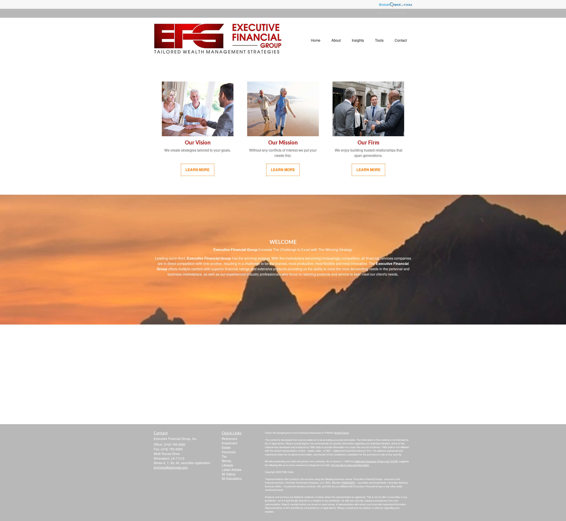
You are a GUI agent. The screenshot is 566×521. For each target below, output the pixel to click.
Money (226, 461)
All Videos (228, 474)
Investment (229, 443)
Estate (226, 447)
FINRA (345, 482)
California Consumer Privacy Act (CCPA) (376, 461)
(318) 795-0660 (395, 13)
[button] (336, 40)
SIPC (352, 482)
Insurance (229, 452)
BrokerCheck (342, 432)
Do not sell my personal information (350, 465)
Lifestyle (227, 465)
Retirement (229, 438)
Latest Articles (231, 469)
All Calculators (232, 478)
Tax (224, 456)
